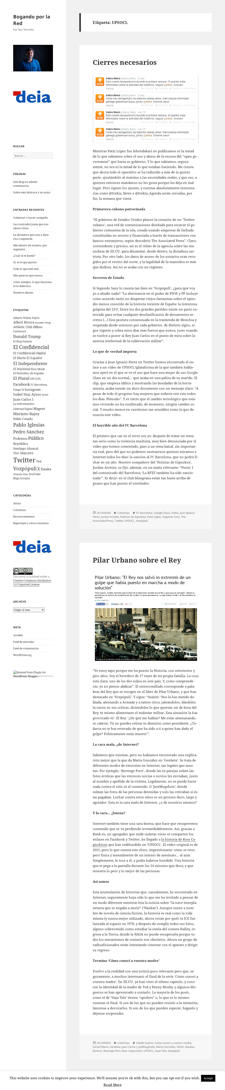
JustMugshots (146, 1047)
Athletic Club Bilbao (27, 327)
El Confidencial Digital (29, 353)
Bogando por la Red (31, 19)
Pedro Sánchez (28, 432)
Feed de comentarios (26, 648)
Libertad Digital (23, 409)
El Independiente (30, 363)
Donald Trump (27, 336)
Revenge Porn (111, 1051)
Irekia (174, 513)
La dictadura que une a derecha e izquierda (31, 237)
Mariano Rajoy (26, 413)
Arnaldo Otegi (43, 322)
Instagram (33, 389)
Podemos (20, 438)
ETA (38, 379)
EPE (32, 379)
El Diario (19, 358)
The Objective (23, 453)
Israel (45, 394)
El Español (34, 358)
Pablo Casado (23, 419)
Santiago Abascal (25, 448)
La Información (23, 404)
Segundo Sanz (171, 517)
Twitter (24, 460)
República (20, 443)
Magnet (39, 408)
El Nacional (21, 369)
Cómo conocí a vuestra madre (173, 1043)
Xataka (46, 469)
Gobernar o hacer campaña (30, 218)
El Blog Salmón (22, 341)
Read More (112, 1085)
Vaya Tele (161, 1051)
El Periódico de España (28, 373)
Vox (39, 461)
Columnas (19, 510)
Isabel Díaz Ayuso (27, 394)
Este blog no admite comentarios (25, 184)
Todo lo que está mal (26, 269)
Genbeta (115, 1047)
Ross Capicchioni (132, 1051)
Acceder (18, 635)
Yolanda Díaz (20, 474)
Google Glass (162, 513)
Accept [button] (208, 1078)
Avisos (17, 503)
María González (166, 1047)
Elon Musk (38, 369)
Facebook (21, 384)
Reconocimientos (23, 516)
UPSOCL (129, 521)
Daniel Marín (101, 1047)
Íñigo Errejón (21, 478)
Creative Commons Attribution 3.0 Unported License (32, 582)
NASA (180, 1047)
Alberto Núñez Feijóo (26, 318)
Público (36, 438)
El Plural (21, 378)
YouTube (35, 474)
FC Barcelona (39, 384)
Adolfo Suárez (144, 1043)
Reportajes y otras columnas (31, 523)
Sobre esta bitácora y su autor (32, 192)
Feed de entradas (23, 642)
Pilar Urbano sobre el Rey (137, 560)
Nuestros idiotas (23, 292)
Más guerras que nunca (28, 275)
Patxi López (154, 517)
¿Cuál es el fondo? (24, 256)
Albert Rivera (23, 322)
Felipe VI (18, 390)
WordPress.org (22, 655)
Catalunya (19, 331)
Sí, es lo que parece (25, 262)
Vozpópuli (25, 468)
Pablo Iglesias (29, 424)
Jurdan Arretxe (110, 517)
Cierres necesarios (125, 62)
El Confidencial (31, 347)
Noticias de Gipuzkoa (133, 517)
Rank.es (97, 1051)
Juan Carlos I (23, 399)
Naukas (189, 1047)
